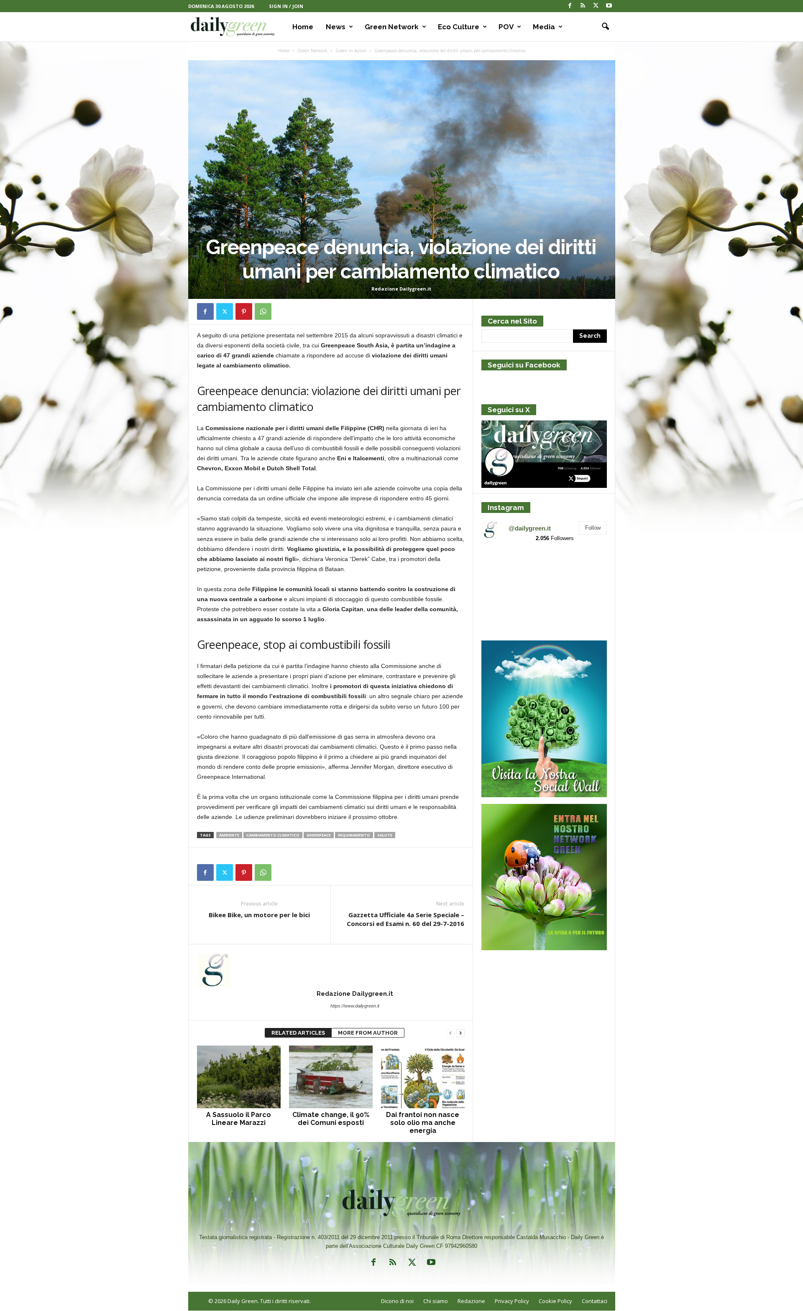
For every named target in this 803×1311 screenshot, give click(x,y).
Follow (593, 528)
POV (506, 27)
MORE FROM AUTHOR (368, 1033)
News (335, 27)
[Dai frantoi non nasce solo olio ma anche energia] (423, 1077)
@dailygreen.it (530, 528)
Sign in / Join (286, 6)
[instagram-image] (501, 569)
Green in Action (350, 51)
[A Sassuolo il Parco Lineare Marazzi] (239, 1077)
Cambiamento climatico (272, 835)
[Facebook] (570, 6)
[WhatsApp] (263, 311)
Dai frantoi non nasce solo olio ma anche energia (422, 1123)
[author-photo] (331, 970)
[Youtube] (609, 6)
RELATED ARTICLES (298, 1033)
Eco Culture (458, 27)
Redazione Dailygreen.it (401, 289)
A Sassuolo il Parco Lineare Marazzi (238, 1119)
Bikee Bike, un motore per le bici (259, 915)
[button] (602, 27)
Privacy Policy (512, 1301)
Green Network (392, 27)
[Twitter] (596, 6)
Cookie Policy (555, 1301)
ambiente (229, 835)
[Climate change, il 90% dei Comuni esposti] (331, 1077)
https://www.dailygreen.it (354, 1005)
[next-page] (460, 1033)
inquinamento (354, 835)
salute (384, 835)
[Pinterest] (243, 311)
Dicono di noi (397, 1301)
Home (302, 27)
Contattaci (594, 1301)
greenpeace (319, 835)
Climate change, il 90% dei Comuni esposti (330, 1119)
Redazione (471, 1301)
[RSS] (583, 6)
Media (544, 27)
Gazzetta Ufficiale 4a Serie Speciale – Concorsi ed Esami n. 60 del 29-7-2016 (405, 919)
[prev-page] (450, 1033)
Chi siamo (435, 1301)
